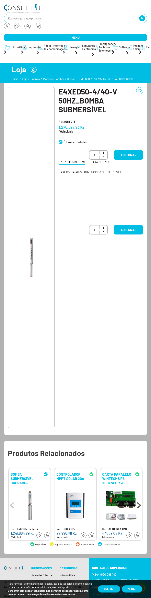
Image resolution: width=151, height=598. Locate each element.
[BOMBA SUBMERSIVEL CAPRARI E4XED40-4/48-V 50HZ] (29, 505)
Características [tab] (72, 162)
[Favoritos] (17, 26)
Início (15, 79)
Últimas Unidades (75, 142)
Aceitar (109, 589)
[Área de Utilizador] (27, 26)
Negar (132, 589)
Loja (24, 79)
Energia (35, 79)
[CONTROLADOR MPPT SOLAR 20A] (75, 505)
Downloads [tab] (101, 162)
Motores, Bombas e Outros (59, 79)
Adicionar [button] (128, 155)
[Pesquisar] (142, 18)
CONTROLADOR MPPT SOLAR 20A (70, 476)
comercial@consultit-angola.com (115, 579)
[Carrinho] (38, 26)
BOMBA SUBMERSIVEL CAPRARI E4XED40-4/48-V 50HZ (25, 478)
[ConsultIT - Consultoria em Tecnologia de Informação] (14, 572)
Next (139, 504)
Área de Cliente (41, 575)
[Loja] (33, 69)
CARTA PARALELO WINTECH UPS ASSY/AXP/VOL (116, 478)
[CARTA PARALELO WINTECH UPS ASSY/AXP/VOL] (121, 505)
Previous (12, 504)
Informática (67, 575)
